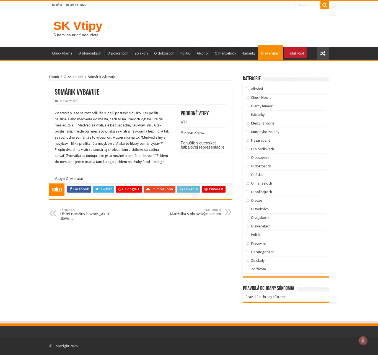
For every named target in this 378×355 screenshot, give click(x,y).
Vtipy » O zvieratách (70, 179)
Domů (54, 77)
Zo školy (141, 53)
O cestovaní (260, 158)
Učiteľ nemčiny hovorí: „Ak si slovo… (84, 214)
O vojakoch (260, 218)
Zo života (258, 269)
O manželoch (225, 53)
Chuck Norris (62, 53)
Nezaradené (260, 140)
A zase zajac (192, 132)
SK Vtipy (77, 25)
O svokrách (260, 209)
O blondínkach (89, 53)
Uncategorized (263, 252)
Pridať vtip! (295, 53)
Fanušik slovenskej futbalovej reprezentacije (202, 145)
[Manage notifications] (363, 340)
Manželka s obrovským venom (195, 212)
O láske (257, 175)
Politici (185, 53)
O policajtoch (117, 53)
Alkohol (203, 53)
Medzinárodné (262, 123)
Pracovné (258, 243)
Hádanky (248, 53)
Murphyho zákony (265, 132)
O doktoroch (164, 53)
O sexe (256, 200)
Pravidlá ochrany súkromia (267, 297)
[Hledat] (324, 5)
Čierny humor (262, 106)
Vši (184, 122)
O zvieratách (271, 53)
